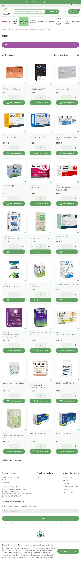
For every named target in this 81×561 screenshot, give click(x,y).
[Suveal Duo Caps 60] (14, 120)
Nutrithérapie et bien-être (37, 29)
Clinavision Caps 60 (36, 286)
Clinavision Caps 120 (10, 186)
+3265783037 (14, 487)
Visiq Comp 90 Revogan (38, 433)
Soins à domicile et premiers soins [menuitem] (59, 21)
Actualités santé (68, 483)
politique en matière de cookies (42, 557)
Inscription (40, 518)
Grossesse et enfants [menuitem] (33, 21)
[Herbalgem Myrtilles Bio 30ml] (40, 221)
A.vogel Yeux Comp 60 (10, 286)
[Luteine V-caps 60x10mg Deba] (14, 368)
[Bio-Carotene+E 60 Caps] (14, 72)
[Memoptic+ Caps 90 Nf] (40, 120)
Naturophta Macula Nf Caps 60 (66, 334)
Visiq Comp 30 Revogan (64, 433)
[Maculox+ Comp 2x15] (67, 72)
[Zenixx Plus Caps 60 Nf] (40, 72)
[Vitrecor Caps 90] (67, 221)
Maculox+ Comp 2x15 (63, 89)
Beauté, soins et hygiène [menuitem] (16, 21)
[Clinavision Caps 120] (14, 171)
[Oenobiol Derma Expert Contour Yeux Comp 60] (40, 368)
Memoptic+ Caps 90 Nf (37, 137)
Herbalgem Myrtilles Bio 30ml (40, 238)
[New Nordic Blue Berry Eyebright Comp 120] (14, 317)
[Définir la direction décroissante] (78, 54)
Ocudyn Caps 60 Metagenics (65, 383)
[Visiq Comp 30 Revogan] (67, 418)
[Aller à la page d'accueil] (6, 11)
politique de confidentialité (59, 523)
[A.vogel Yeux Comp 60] (14, 269)
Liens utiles (66, 480)
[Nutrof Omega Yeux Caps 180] (14, 221)
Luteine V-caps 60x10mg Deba (13, 383)
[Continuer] (77, 460)
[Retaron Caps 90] (40, 171)
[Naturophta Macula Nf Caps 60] (67, 317)
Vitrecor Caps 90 (61, 238)
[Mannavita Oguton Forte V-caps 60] (40, 317)
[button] (40, 45)
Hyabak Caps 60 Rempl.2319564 (67, 284)
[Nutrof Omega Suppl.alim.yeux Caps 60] (67, 120)
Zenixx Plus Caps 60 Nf (37, 89)
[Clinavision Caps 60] (40, 269)
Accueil (4, 29)
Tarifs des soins (68, 492)
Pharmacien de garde (70, 486)
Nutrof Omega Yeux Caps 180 (13, 238)
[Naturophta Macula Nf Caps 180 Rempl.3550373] (67, 171)
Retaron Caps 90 (35, 188)
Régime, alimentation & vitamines (18, 29)
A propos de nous (69, 477)
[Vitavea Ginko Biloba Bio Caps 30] (14, 418)
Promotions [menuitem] (6, 21)
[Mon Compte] (66, 12)
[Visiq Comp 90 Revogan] (40, 418)
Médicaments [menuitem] (76, 22)
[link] (67, 460)
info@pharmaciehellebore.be (18, 489)
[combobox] (29, 11)
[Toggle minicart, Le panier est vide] (70, 12)
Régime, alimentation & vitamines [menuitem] (24, 21)
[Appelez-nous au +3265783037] (62, 12)
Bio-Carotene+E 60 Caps (11, 89)
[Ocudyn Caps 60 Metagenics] (67, 368)
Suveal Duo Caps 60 (10, 137)
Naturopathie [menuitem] (50, 22)
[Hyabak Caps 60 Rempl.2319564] (67, 269)
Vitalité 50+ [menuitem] (41, 22)
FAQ (38, 477)
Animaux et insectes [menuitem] (68, 21)
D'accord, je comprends (68, 551)
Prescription (67, 489)
